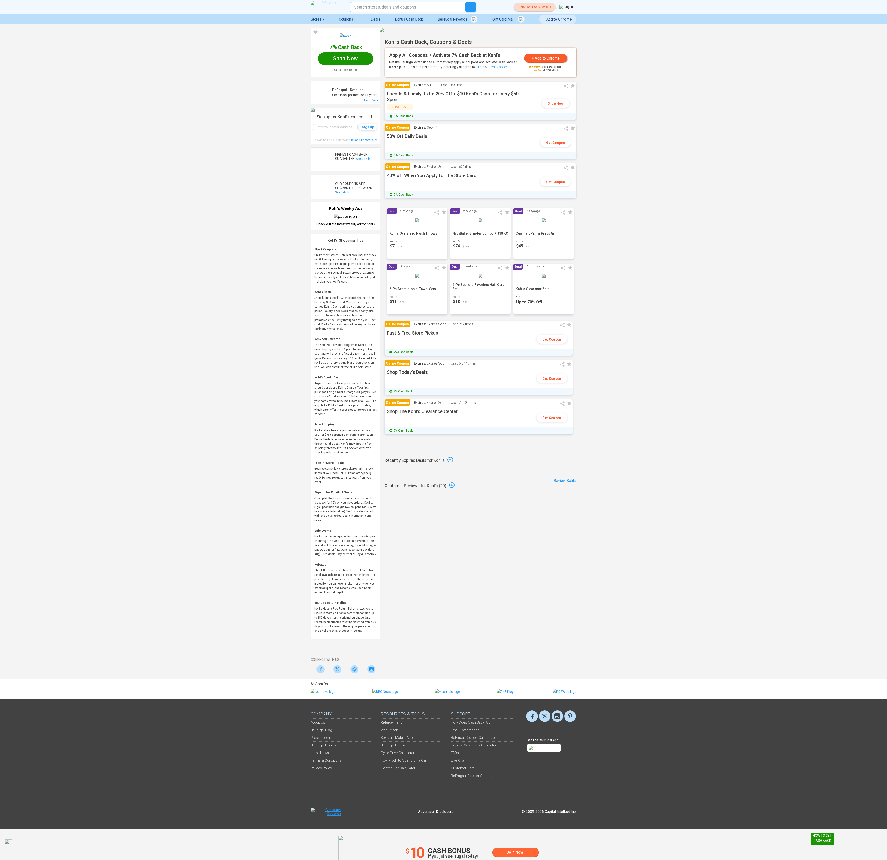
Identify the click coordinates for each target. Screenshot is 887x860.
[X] (544, 716)
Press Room (320, 738)
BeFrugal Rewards (453, 19)
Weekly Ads (390, 730)
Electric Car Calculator (398, 768)
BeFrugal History (323, 745)
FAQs (455, 753)
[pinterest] (570, 716)
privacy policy (498, 67)
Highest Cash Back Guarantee (474, 745)
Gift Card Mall (503, 19)
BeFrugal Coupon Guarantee (473, 738)
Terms (354, 140)
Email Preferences (465, 730)
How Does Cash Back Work (472, 722)
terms (480, 67)
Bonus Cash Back (409, 19)
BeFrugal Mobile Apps (398, 738)
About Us (318, 722)
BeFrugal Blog (321, 730)
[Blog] (353, 669)
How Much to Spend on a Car (403, 760)
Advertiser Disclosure (435, 811)
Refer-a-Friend (392, 722)
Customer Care (463, 768)
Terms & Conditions (326, 760)
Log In (568, 7)
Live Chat (458, 760)
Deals (375, 19)
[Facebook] (319, 669)
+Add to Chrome (558, 19)
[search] (470, 7)
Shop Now (555, 103)
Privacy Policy (369, 140)
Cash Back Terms (345, 70)
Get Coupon (555, 143)
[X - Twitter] (336, 669)
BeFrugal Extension (395, 745)
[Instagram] (370, 669)
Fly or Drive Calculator (397, 753)
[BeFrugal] (328, 3)
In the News (320, 753)
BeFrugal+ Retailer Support (472, 776)
